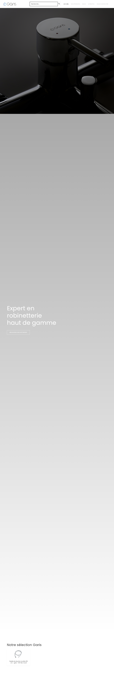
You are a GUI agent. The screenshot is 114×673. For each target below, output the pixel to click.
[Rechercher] (59, 4)
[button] (18, 332)
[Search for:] (44, 4)
